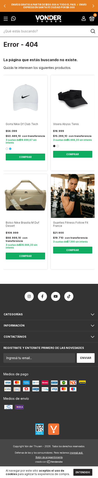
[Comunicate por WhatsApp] (13, 19)
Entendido (83, 472)
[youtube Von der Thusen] (55, 296)
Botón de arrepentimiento (49, 457)
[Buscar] (92, 31)
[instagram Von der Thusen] (29, 296)
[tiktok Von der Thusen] (68, 296)
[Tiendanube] (49, 462)
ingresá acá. (76, 452)
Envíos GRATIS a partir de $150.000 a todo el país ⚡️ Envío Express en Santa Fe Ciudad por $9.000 (49, 6)
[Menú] (6, 19)
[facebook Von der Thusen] (42, 296)
